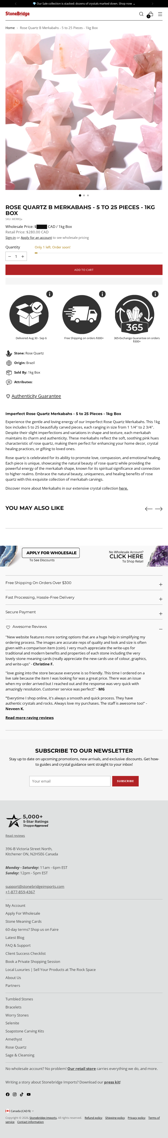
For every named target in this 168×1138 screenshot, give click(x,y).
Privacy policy (136, 1118)
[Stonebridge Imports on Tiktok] (22, 1095)
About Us (13, 977)
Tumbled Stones (19, 998)
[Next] (152, 3)
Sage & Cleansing (19, 1055)
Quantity (12, 246)
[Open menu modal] (160, 14)
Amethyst (13, 1039)
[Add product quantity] (10, 256)
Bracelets (13, 1007)
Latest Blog (14, 937)
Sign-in (10, 237)
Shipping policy (115, 1118)
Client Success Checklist (25, 953)
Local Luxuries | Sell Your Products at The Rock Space (50, 969)
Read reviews (15, 836)
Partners (12, 985)
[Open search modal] (141, 14)
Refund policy (93, 1118)
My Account (15, 905)
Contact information (30, 1122)
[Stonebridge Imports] (17, 14)
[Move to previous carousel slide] (148, 509)
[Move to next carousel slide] (159, 509)
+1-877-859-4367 (20, 891)
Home (10, 28)
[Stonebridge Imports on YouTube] (29, 1095)
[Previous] (16, 3)
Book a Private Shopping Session (32, 961)
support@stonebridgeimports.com (34, 886)
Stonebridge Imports (43, 1118)
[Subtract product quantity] (23, 256)
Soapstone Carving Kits (24, 1031)
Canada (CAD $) (21, 1111)
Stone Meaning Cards (23, 921)
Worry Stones (17, 1015)
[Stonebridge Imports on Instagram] (15, 1095)
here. (123, 488)
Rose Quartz (15, 1047)
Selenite (12, 1022)
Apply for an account (36, 237)
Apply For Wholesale (22, 913)
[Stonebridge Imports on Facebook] (8, 1095)
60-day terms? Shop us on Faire (32, 929)
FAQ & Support (18, 945)
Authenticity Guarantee (36, 396)
